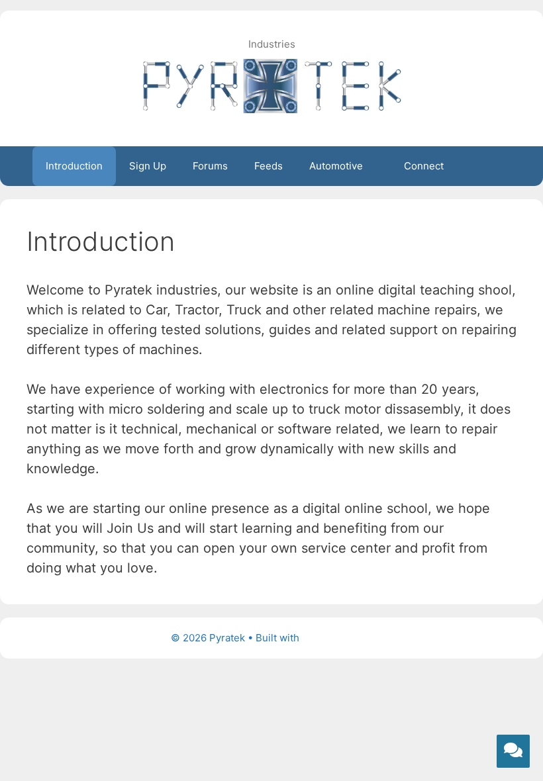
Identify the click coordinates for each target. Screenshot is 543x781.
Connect (424, 166)
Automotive (336, 166)
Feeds (268, 166)
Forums (210, 166)
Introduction (74, 166)
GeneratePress (337, 637)
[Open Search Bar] (491, 166)
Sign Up (147, 166)
